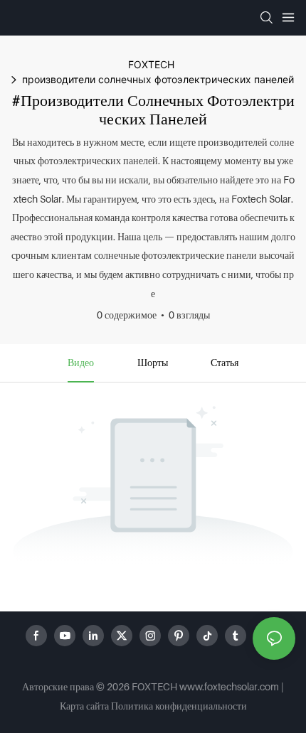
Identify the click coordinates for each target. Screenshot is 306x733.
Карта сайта (84, 706)
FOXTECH (151, 64)
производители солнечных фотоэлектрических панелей (158, 79)
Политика (132, 706)
